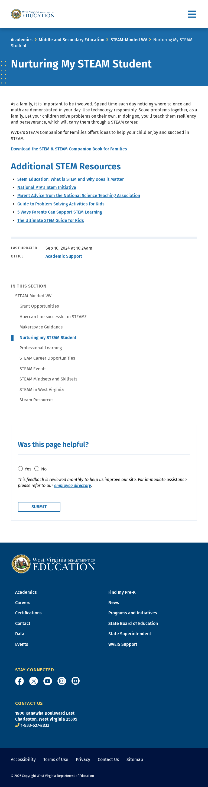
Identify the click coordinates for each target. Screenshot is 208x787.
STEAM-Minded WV (128, 39)
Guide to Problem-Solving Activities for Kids (61, 204)
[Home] (53, 563)
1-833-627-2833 (35, 725)
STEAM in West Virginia (42, 389)
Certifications (28, 612)
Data (19, 633)
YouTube (47, 681)
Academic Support (64, 256)
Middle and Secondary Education (71, 39)
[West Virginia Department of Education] (33, 14)
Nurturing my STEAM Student (48, 337)
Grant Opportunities (39, 306)
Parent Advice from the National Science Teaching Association (78, 195)
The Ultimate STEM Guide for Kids (50, 220)
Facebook (19, 681)
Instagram (61, 681)
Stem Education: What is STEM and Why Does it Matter (70, 179)
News (113, 602)
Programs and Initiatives (132, 612)
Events (21, 644)
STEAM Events (33, 368)
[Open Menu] (192, 14)
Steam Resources (36, 399)
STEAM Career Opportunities (47, 358)
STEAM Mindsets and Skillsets (48, 379)
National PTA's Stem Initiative (46, 187)
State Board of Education (133, 623)
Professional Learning (41, 347)
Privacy (83, 759)
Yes (28, 469)
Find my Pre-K (122, 592)
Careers (22, 602)
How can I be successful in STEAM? (53, 316)
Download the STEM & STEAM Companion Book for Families (69, 148)
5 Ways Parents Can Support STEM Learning (59, 212)
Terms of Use (55, 759)
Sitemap (134, 759)
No (44, 469)
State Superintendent (129, 633)
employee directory (72, 485)
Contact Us (108, 759)
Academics (21, 39)
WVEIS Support (122, 644)
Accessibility (23, 759)
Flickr (76, 681)
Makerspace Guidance (41, 327)
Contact (22, 623)
